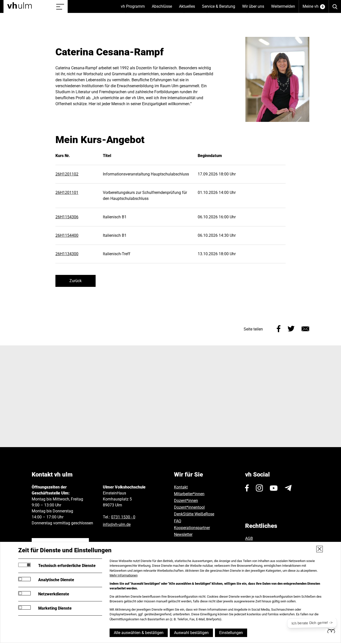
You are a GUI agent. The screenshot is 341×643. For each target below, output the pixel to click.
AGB (249, 538)
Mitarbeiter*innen (189, 493)
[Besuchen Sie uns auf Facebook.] (247, 488)
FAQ (177, 521)
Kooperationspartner (192, 527)
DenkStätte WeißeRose (194, 514)
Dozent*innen (186, 500)
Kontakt (181, 487)
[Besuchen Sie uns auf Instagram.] (259, 488)
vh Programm (134, 8)
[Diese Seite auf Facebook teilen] (279, 328)
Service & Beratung (220, 8)
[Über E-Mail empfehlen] (305, 328)
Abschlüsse (163, 8)
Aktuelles (188, 8)
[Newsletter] (288, 488)
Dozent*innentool (189, 507)
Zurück (75, 280)
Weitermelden (283, 6)
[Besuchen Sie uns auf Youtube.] (274, 488)
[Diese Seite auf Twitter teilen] (291, 328)
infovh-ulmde (117, 524)
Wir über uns (255, 8)
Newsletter (183, 534)
